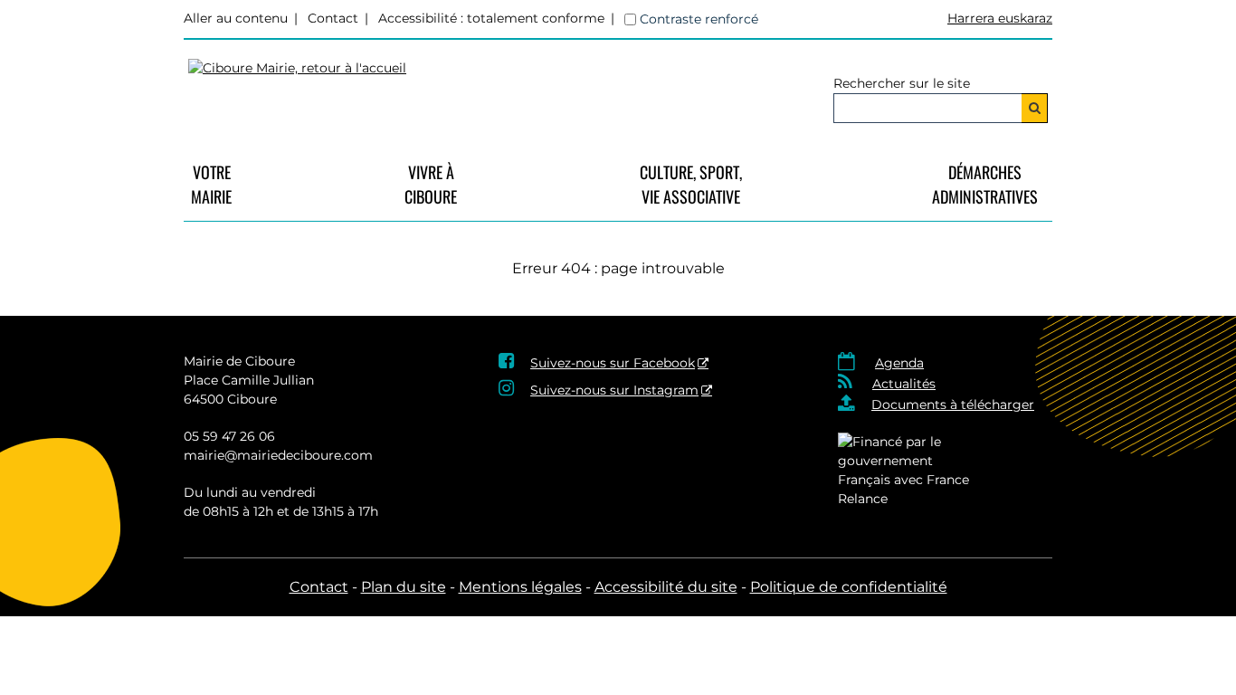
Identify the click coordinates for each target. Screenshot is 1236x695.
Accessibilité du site (665, 586)
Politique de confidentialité (848, 586)
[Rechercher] (1035, 108)
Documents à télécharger (952, 404)
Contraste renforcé (699, 19)
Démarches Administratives (985, 184)
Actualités (904, 384)
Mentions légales (520, 586)
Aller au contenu (236, 18)
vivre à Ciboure (430, 184)
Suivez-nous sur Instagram (614, 390)
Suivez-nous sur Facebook (612, 363)
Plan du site (403, 586)
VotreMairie (211, 184)
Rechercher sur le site (901, 83)
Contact (333, 18)
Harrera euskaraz (999, 18)
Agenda (899, 363)
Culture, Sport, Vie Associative (691, 184)
